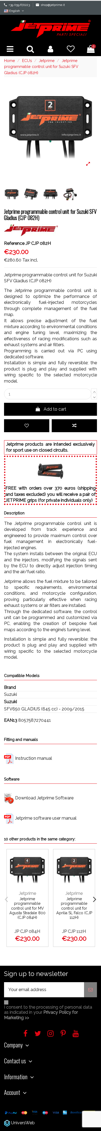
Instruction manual (33, 758)
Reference (14, 243)
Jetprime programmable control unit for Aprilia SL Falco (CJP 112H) (74, 908)
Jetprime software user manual (45, 818)
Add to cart (55, 409)
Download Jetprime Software (44, 797)
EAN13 (10, 720)
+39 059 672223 (19, 5)
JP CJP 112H (74, 931)
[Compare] (42, 871)
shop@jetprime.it (53, 5)
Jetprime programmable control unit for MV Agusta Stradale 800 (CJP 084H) (27, 908)
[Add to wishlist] (26, 425)
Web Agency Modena (57, 1122)
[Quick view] (42, 883)
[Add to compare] (74, 425)
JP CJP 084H (27, 931)
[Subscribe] (90, 989)
